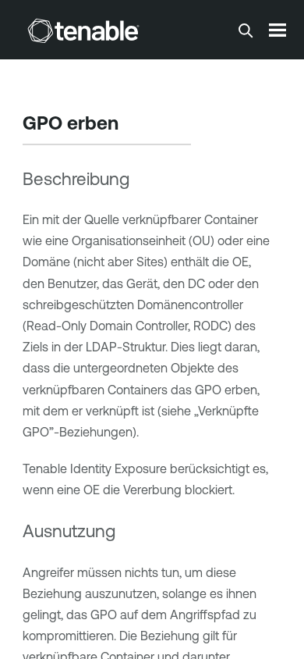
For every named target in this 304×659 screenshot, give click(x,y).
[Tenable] (83, 30)
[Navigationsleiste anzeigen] (277, 29)
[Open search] (245, 30)
